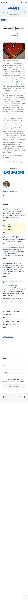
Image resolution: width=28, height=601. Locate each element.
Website (5, 372)
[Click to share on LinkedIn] (12, 172)
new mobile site (13, 84)
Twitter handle (6, 126)
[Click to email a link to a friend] (22, 172)
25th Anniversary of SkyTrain (17, 86)
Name (4, 358)
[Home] (2, 20)
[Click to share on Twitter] (8, 172)
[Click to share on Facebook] (5, 172)
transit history (13, 79)
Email (4, 365)
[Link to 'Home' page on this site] (4, 2)
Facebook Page (18, 124)
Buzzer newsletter (18, 122)
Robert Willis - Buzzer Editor (11, 225)
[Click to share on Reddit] (19, 172)
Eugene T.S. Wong (8, 281)
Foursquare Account (16, 126)
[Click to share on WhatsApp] (15, 172)
